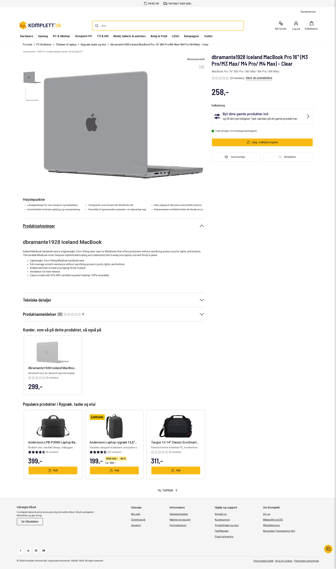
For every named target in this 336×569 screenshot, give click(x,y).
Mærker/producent (180, 519)
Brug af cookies (283, 561)
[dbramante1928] (196, 59)
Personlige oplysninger (306, 561)
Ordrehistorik (138, 519)
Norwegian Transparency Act (279, 531)
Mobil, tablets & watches (129, 36)
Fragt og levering (224, 536)
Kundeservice (222, 519)
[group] (124, 125)
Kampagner (191, 36)
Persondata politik (264, 561)
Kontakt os (221, 514)
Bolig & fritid (159, 36)
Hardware (26, 36)
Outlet (208, 36)
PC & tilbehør (61, 36)
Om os (266, 514)
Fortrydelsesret (178, 525)
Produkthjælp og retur (227, 525)
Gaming (43, 36)
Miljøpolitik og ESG (273, 519)
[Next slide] (201, 125)
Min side (135, 514)
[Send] (96, 25)
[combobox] (168, 26)
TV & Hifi (102, 36)
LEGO (175, 36)
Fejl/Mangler (222, 531)
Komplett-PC (83, 36)
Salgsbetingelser (179, 514)
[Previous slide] (45, 125)
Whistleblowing (271, 525)
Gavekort (136, 525)
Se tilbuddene (29, 521)
